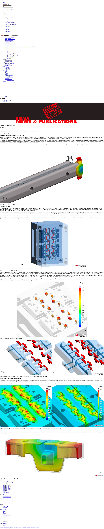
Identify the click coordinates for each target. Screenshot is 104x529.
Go (13, 82)
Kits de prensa (5, 101)
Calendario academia (6, 502)
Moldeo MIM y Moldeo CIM (10, 45)
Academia (4, 62)
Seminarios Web (7, 64)
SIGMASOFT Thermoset (7, 488)
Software (12, 37)
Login (6, 96)
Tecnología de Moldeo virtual (10, 39)
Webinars (4, 501)
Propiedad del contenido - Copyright (6, 527)
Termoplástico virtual (8, 60)
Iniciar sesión (7, 67)
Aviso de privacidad (17, 527)
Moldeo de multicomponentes (12, 56)
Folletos (6, 48)
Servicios (4, 59)
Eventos (6, 74)
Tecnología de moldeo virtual (8, 482)
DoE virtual (9, 58)
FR (8, 4)
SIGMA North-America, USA (8, 7)
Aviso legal (24, 527)
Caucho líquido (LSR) (11, 53)
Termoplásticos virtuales (7, 496)
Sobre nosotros (5, 70)
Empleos (6, 73)
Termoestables (9, 54)
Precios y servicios (8, 38)
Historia (6, 71)
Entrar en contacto (3, 523)
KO (5, 13)
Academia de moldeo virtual (9, 63)
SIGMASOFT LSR (6, 487)
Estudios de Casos (6, 492)
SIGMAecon (5, 490)
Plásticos (8, 51)
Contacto (4, 81)
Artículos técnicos (10, 77)
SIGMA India (5, 12)
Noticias (8, 76)
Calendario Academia (8, 65)
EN (5, 4)
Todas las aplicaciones (11, 50)
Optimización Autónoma (9, 40)
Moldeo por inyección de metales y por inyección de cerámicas (17, 55)
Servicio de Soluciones (6, 506)
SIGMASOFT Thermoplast (7, 485)
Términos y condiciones (31, 527)
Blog (5, 72)
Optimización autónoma (7, 483)
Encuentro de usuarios (8, 79)
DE (3, 4)
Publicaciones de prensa (7, 100)
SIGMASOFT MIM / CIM (7, 489)
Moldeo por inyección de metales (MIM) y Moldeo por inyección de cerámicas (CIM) (21, 46)
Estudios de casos (8, 49)
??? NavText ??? (7, 69)
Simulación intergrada (10, 57)
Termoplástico (7, 42)
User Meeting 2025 (10, 80)
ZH (7, 28)
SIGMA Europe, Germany (7, 5)
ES (6, 4)
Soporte (4, 66)
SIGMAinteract (7, 68)
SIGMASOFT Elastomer (7, 486)
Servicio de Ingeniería (8, 61)
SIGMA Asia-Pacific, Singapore (10, 24)
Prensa (1, 518)
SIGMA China (7, 26)
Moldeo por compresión (9, 41)
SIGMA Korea (5, 14)
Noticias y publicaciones (9, 75)
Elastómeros (9, 52)
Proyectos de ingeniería (7, 497)
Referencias (7, 78)
